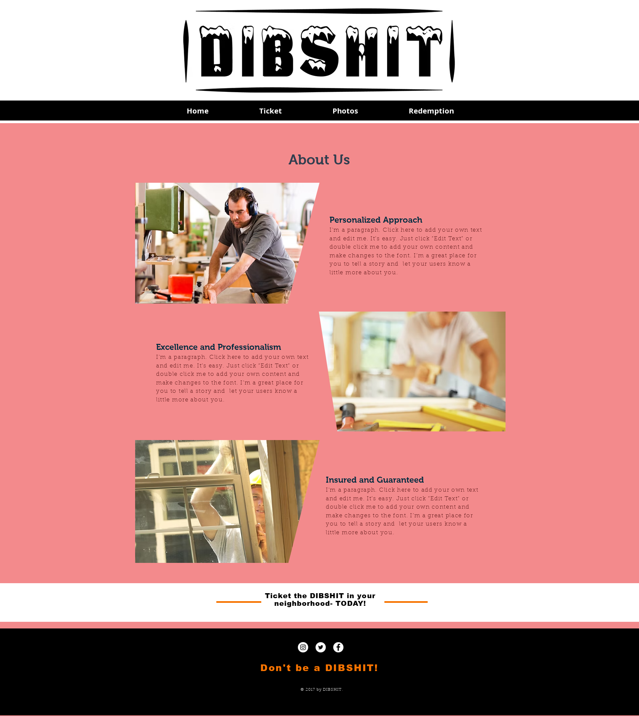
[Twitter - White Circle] (321, 647)
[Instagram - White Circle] (303, 647)
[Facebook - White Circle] (338, 647)
